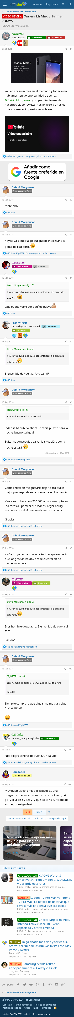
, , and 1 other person (31, 253)
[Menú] (5, 4)
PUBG (20, 887)
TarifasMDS (14, 953)
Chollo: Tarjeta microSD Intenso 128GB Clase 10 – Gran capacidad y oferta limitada (43, 924)
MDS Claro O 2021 (14, 999)
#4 (71, 277)
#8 (71, 548)
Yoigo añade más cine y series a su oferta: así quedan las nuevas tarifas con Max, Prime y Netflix (40, 946)
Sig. (38, 811)
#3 (71, 234)
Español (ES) (34, 999)
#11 (70, 749)
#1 (71, 48)
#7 (71, 481)
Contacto (7, 1004)
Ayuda (27, 1007)
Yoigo (24, 953)
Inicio (35, 1007)
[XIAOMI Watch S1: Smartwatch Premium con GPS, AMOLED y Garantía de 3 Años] (7, 878)
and (18, 459)
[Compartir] (66, 49)
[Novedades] (63, 4)
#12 (70, 784)
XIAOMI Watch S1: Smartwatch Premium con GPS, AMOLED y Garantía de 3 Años (44, 880)
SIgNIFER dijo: (14, 676)
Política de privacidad (45, 1004)
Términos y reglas (23, 1004)
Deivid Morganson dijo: (19, 285)
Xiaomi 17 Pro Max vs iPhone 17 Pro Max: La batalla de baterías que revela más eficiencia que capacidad (43, 902)
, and (24, 526)
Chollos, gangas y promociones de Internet (44, 887)
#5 (71, 341)
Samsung (24, 971)
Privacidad (46, 1007)
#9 (71, 594)
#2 (71, 199)
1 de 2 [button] (27, 811)
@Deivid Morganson (18, 100)
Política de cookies (11, 1007)
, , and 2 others (31, 156)
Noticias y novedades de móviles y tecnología (46, 909)
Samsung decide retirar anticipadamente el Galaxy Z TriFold (33, 966)
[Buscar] (70, 4)
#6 (71, 402)
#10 (70, 668)
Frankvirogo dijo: (15, 409)
